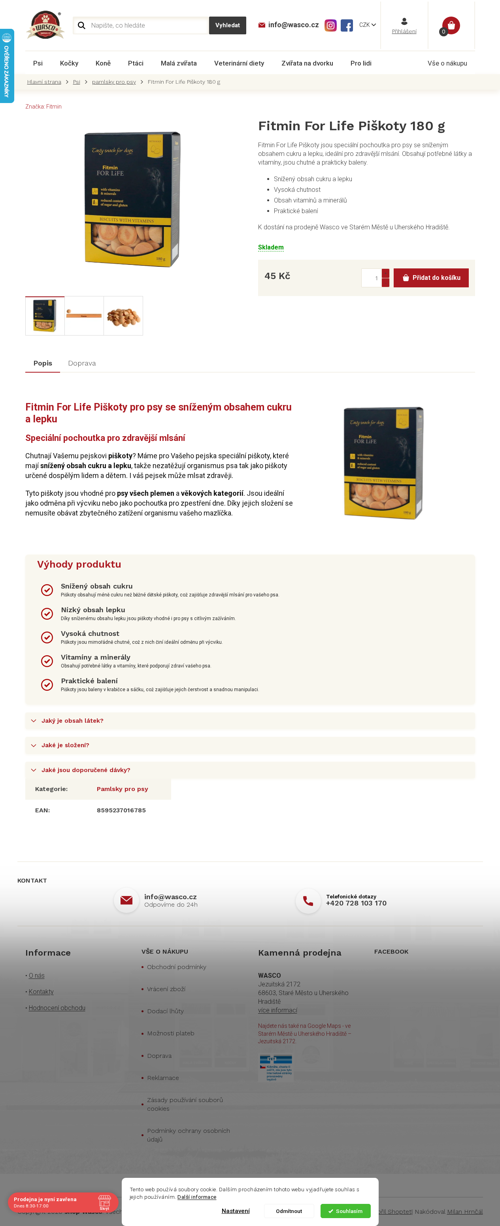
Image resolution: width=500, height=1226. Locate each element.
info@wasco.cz (170, 896)
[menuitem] (38, 63)
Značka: (43, 106)
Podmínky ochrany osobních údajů (188, 1135)
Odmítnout (289, 1211)
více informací (277, 1010)
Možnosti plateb (170, 1033)
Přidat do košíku (436, 277)
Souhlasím (349, 1211)
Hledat (227, 25)
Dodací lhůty (165, 1011)
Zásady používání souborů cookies (185, 1104)
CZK (365, 25)
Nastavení (236, 1211)
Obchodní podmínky (176, 967)
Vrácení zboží (166, 989)
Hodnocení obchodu (57, 1008)
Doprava (159, 1055)
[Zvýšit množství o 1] (385, 273)
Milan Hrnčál (465, 1211)
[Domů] (46, 82)
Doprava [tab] (82, 363)
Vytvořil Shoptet (387, 1211)
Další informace (197, 1197)
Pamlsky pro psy (122, 789)
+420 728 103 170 (356, 903)
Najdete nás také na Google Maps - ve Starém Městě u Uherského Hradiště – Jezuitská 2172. (304, 1033)
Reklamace (163, 1078)
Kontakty (41, 991)
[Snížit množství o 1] (385, 282)
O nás (37, 975)
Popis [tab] (42, 363)
